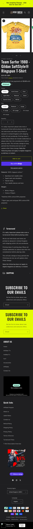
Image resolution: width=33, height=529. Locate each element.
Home (5, 346)
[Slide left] (13, 56)
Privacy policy (23, 519)
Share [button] (5, 208)
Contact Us (7, 371)
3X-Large (27, 111)
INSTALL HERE (22, 525)
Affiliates (6, 367)
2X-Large (16, 110)
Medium (13, 106)
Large (22, 106)
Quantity (3, 118)
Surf (5, 358)
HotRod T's (7, 354)
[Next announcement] (30, 4)
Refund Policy (8, 423)
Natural (16, 95)
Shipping (10, 77)
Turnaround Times (9, 440)
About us (6, 411)
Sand (24, 95)
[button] (3, 13)
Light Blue (6, 95)
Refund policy (14, 519)
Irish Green (14, 91)
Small (5, 106)
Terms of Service (9, 436)
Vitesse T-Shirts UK (16, 517)
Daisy (5, 91)
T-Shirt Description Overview (12, 444)
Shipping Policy (8, 427)
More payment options (16, 168)
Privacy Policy (8, 431)
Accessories (7, 362)
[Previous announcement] (3, 4)
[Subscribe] (27, 305)
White (17, 99)
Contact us (7, 419)
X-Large (5, 110)
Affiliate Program (9, 407)
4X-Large (7, 115)
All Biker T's (7, 350)
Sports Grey (7, 99)
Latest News (7, 415)
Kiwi (24, 91)
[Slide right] (20, 56)
